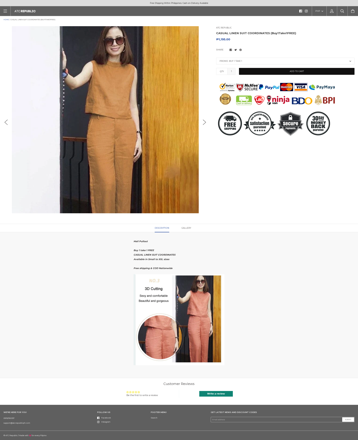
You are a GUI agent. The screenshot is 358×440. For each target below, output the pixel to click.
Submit (348, 420)
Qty (222, 71)
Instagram (105, 422)
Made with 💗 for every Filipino (33, 435)
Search (154, 418)
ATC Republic (11, 435)
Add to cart (297, 71)
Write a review (216, 393)
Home (6, 19)
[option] (105, 119)
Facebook (106, 418)
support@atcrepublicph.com (16, 423)
